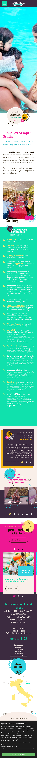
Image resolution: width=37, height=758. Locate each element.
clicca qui (3, 744)
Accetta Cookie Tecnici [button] (18, 750)
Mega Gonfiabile (16, 256)
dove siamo (18, 665)
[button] (18, 746)
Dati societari (18, 651)
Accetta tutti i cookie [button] (18, 754)
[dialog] (18, 739)
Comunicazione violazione (18, 656)
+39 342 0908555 (18, 631)
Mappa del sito (18, 645)
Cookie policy (18, 649)
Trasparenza (18, 653)
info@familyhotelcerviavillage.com (18, 633)
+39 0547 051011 (18, 629)
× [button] (35, 722)
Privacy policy (18, 647)
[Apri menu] (4, 3)
